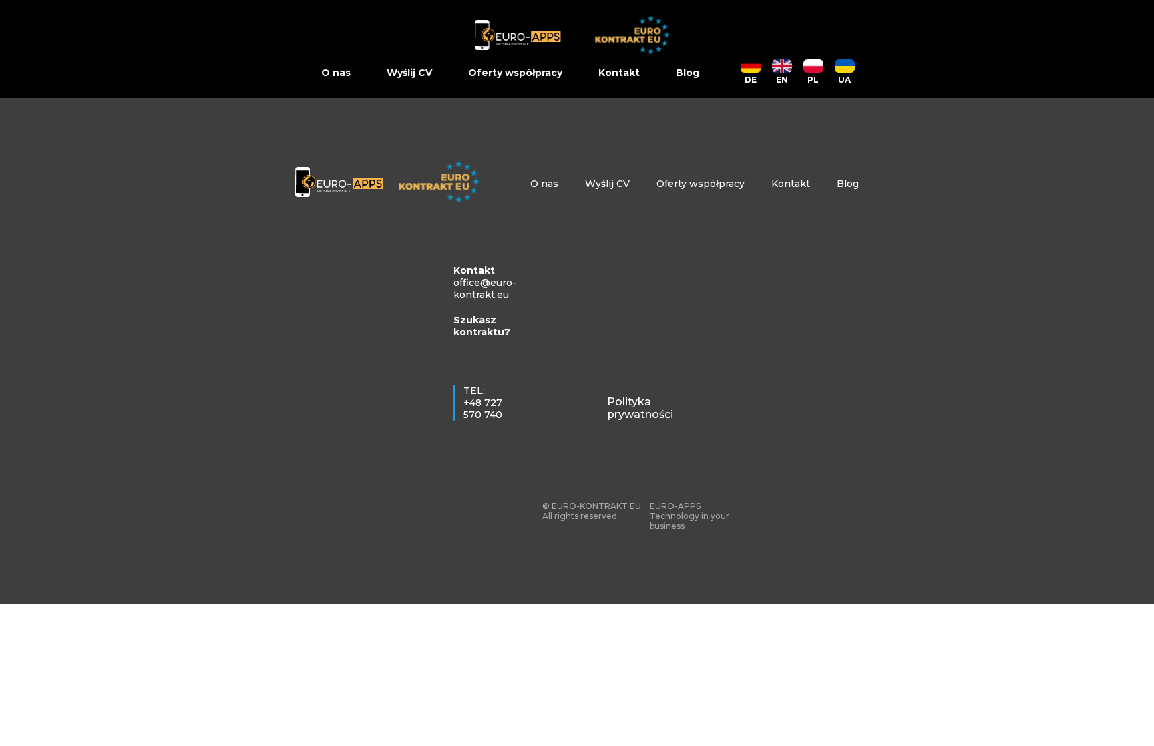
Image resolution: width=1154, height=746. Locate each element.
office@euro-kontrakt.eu (484, 288)
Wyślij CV (409, 73)
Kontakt (619, 73)
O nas (336, 73)
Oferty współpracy (515, 73)
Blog (687, 73)
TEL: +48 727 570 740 (482, 403)
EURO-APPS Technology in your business (689, 516)
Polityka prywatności (640, 408)
